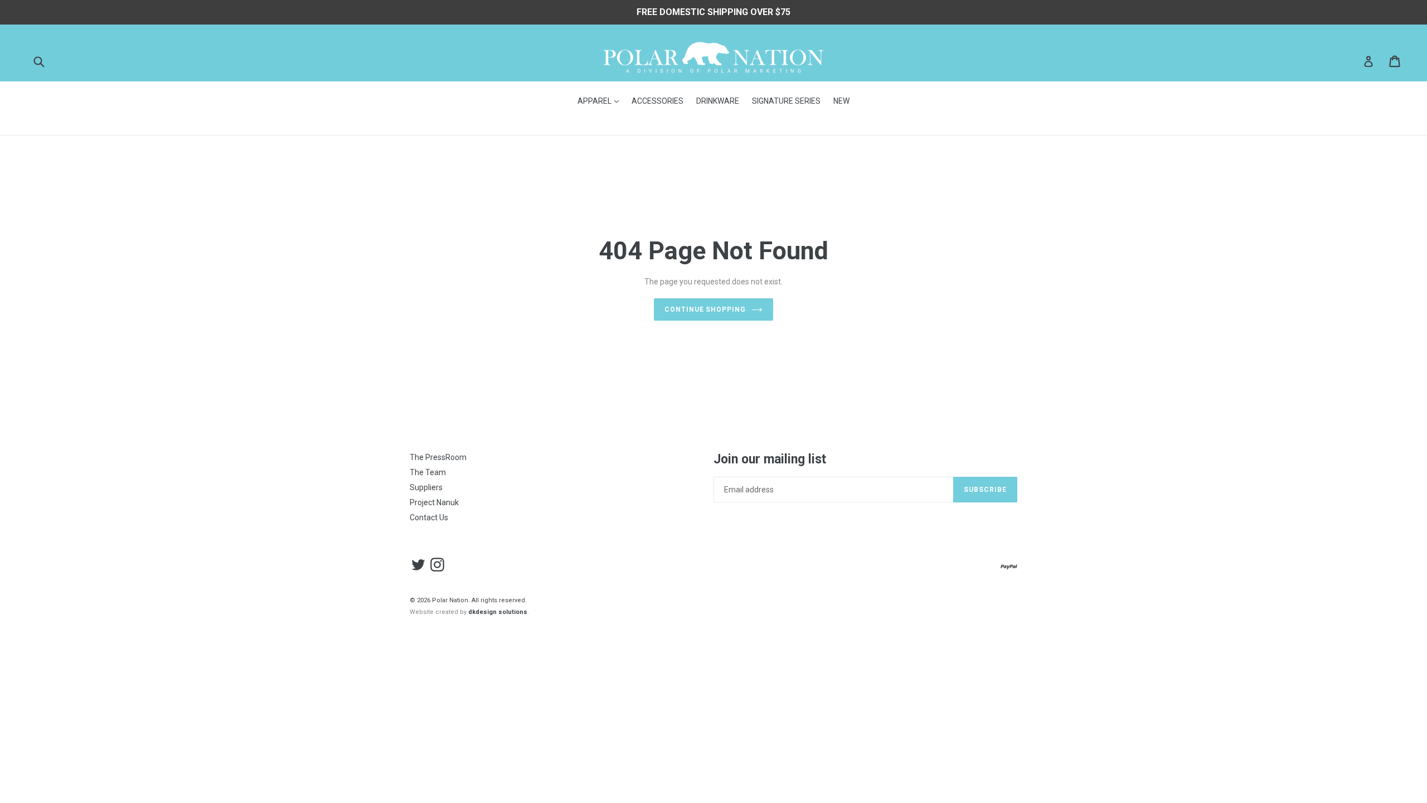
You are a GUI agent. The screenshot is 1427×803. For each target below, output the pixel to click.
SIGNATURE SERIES (786, 100)
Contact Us (429, 517)
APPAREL (600, 100)
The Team (428, 472)
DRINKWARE (717, 100)
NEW (841, 100)
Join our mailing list (770, 459)
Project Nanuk (434, 502)
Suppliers (426, 487)
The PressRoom (438, 457)
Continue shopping (705, 309)
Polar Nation (450, 600)
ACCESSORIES (657, 100)
